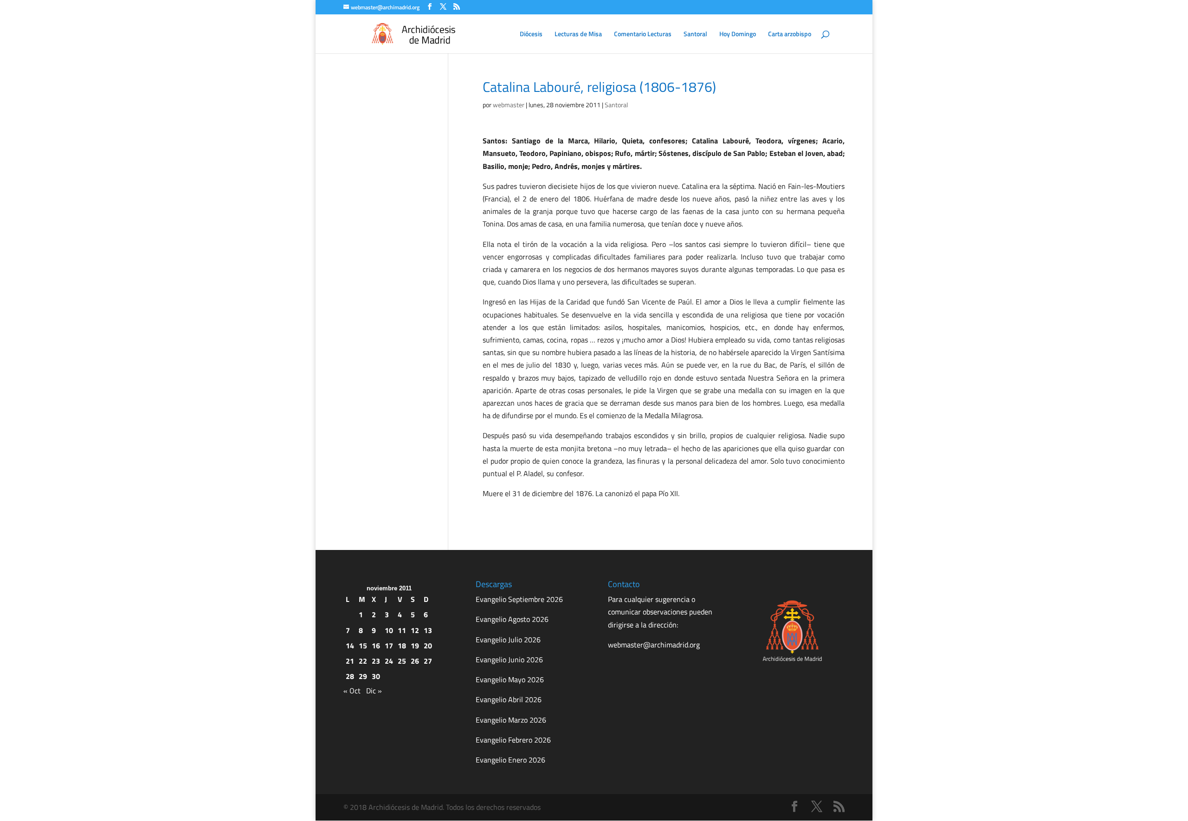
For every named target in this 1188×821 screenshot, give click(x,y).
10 (389, 630)
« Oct (352, 690)
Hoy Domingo (737, 35)
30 (376, 676)
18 (402, 645)
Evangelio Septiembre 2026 (519, 599)
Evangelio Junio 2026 (509, 659)
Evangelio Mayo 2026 (510, 679)
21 (350, 660)
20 (428, 645)
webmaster (508, 105)
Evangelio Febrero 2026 (513, 739)
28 (350, 676)
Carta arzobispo (789, 35)
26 (415, 660)
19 (415, 645)
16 (376, 645)
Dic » (374, 690)
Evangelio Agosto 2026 (512, 619)
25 (402, 660)
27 (428, 660)
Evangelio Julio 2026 (508, 639)
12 (415, 630)
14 (350, 645)
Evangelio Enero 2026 (510, 759)
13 (428, 630)
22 (363, 660)
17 (389, 645)
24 (389, 660)
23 (376, 660)
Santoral (695, 35)
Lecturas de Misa (578, 35)
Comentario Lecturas (642, 35)
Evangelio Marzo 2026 (511, 719)
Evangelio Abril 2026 (509, 699)
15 (363, 645)
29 (363, 676)
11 (402, 630)
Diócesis (531, 35)
